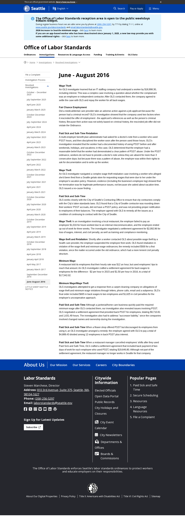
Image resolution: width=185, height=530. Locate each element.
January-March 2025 (36, 109)
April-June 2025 (34, 104)
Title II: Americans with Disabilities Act (99, 496)
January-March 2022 (36, 169)
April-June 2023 (34, 142)
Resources (140, 401)
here (86, 30)
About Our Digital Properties (41, 496)
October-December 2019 (36, 220)
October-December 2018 (36, 243)
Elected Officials (105, 390)
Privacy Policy (68, 496)
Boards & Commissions (110, 456)
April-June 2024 (34, 127)
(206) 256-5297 (104, 24)
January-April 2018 (35, 259)
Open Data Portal (106, 396)
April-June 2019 (34, 231)
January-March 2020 (36, 214)
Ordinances (30, 54)
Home (32, 62)
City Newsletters (111, 435)
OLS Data (132, 54)
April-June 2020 (34, 209)
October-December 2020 (36, 198)
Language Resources (140, 409)
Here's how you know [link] (66, 2)
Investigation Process (35, 80)
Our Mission (58, 365)
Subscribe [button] (32, 427)
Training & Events (115, 54)
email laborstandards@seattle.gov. (87, 27)
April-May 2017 (34, 264)
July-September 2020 (36, 204)
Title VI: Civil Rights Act (135, 496)
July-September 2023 (36, 137)
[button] (161, 2)
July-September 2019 (36, 226)
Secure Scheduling (145, 395)
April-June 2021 (34, 187)
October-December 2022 (36, 153)
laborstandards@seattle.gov (53, 403)
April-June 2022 (34, 164)
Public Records (105, 402)
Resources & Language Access (74, 54)
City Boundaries (123, 365)
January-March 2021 (36, 192)
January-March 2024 (36, 132)
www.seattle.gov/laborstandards (51, 27)
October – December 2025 (37, 93)
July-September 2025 (36, 99)
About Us (34, 365)
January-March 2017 (36, 269)
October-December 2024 (36, 115)
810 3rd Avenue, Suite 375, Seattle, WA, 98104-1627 (57, 392)
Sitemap (155, 496)
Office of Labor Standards (57, 47)
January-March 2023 (36, 147)
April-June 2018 (34, 254)
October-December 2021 (36, 175)
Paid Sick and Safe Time (145, 387)
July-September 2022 (36, 159)
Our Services (81, 365)
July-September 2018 (36, 249)
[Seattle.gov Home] (25, 62)
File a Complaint (32, 74)
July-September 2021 (36, 182)
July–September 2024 (37, 122)
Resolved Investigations (66, 62)
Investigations (46, 54)
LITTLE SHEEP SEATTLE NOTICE (36, 288)
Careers (101, 365)
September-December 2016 (37, 275)
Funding (98, 54)
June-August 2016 (36, 281)
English (61, 8)
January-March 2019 (36, 237)
